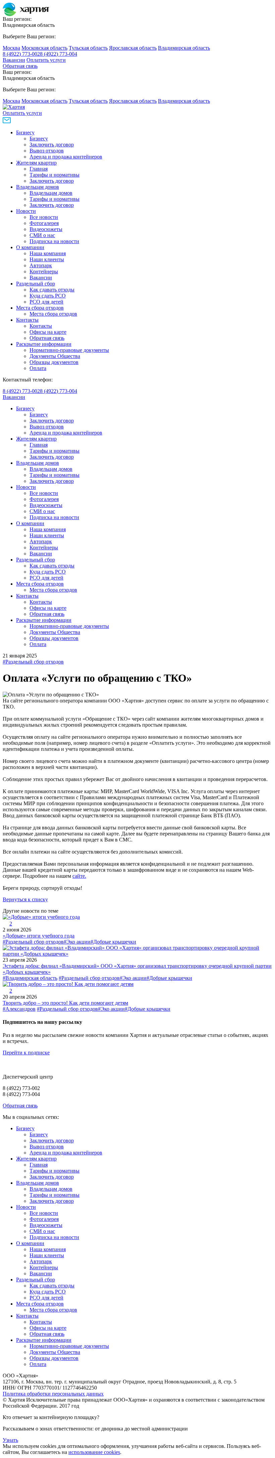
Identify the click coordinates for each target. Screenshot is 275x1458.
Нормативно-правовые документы (69, 350)
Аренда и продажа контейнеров (66, 157)
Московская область (44, 48)
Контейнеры (44, 271)
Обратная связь (20, 66)
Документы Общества (55, 356)
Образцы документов (54, 362)
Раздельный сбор (35, 283)
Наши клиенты (47, 259)
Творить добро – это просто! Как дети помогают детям (65, 1003)
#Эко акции (77, 942)
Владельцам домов (37, 187)
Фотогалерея (44, 223)
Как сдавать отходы (52, 289)
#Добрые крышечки (113, 942)
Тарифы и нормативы (54, 175)
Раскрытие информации (43, 344)
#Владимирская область (30, 978)
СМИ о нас (42, 235)
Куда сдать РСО (48, 296)
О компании (30, 247)
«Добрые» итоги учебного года (38, 936)
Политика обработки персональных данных (53, 1394)
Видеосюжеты (46, 229)
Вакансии (14, 60)
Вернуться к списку (25, 899)
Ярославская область (133, 48)
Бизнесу (25, 132)
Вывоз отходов (47, 150)
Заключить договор (52, 144)
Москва (11, 48)
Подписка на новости (54, 241)
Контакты (27, 320)
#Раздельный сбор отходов (33, 662)
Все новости (44, 217)
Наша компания (48, 253)
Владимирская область (184, 48)
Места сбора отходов (40, 308)
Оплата (38, 368)
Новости (26, 211)
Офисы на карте (48, 332)
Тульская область (88, 48)
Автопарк (41, 265)
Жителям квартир (36, 163)
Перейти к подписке (26, 1052)
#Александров (19, 1009)
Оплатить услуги (46, 60)
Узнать (10, 1440)
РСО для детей (46, 302)
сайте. (79, 876)
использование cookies (94, 1452)
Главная (39, 169)
